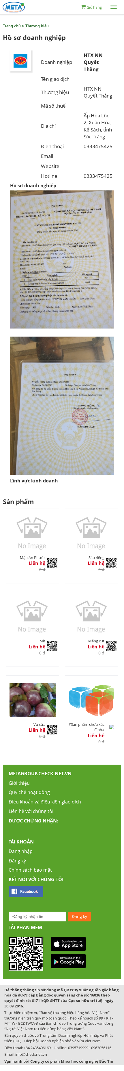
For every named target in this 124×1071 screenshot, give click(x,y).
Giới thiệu (19, 783)
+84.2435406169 (37, 1047)
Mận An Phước (32, 557)
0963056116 (101, 1047)
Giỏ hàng (94, 7)
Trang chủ (12, 26)
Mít (42, 641)
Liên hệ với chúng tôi (31, 811)
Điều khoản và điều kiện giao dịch (45, 802)
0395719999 (78, 1047)
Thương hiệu (37, 26)
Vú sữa (39, 724)
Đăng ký (17, 861)
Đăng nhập (21, 851)
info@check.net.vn (31, 1054)
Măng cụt (96, 641)
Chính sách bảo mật (30, 870)
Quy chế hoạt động (29, 792)
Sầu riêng (96, 557)
